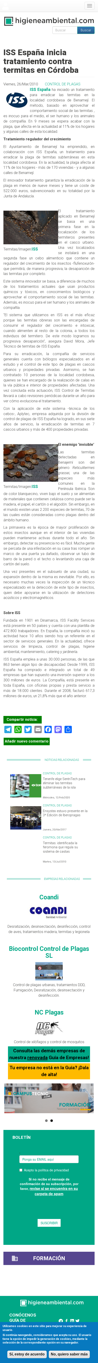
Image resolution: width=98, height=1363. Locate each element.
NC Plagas (49, 1012)
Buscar (86, 30)
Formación (49, 1258)
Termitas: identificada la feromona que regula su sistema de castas (60, 847)
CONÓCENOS (22, 1315)
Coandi (49, 897)
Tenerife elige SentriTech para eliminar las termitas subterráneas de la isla (64, 783)
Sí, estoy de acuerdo (27, 1354)
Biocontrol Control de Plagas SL (49, 952)
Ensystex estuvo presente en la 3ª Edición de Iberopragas (65, 813)
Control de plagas (62, 84)
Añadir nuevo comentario (27, 741)
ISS (35, 249)
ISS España (40, 89)
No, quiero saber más (69, 1354)
